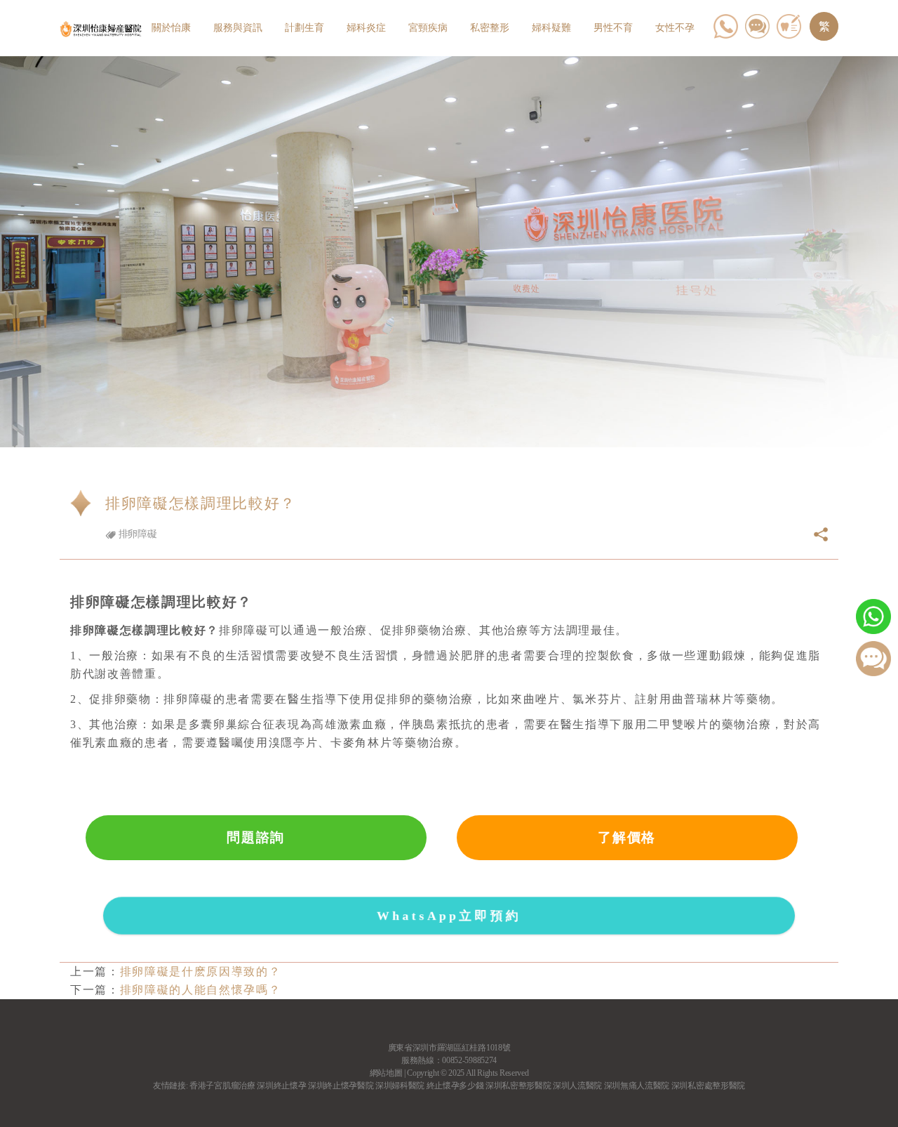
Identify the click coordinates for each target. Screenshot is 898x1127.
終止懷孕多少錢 (455, 1085)
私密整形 (489, 27)
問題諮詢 (256, 837)
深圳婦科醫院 (399, 1085)
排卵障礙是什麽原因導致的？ (200, 971)
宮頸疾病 (428, 27)
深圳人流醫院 (577, 1085)
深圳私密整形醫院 (518, 1085)
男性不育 (613, 27)
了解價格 (627, 837)
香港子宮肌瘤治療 (222, 1085)
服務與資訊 (237, 27)
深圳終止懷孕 (281, 1085)
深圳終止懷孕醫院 (340, 1085)
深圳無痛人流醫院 (636, 1085)
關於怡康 (171, 27)
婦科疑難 (551, 27)
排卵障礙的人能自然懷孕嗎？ (200, 990)
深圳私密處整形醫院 (708, 1085)
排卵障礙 (136, 534)
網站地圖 (386, 1073)
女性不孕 (675, 27)
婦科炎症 (366, 27)
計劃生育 (304, 27)
